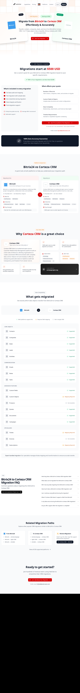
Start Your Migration (40, 38)
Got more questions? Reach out (10, 492)
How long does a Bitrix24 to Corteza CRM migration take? (56, 476)
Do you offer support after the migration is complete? (56, 505)
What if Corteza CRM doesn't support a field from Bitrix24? (57, 497)
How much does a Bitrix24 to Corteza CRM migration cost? (57, 489)
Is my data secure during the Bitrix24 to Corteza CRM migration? (58, 501)
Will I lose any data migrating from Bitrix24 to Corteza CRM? (57, 485)
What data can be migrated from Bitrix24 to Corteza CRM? (57, 480)
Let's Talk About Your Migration (40, 580)
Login (57, 4)
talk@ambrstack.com (64, 130)
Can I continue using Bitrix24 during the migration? (55, 493)
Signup (64, 4)
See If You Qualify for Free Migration (60, 123)
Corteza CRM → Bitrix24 (66, 542)
